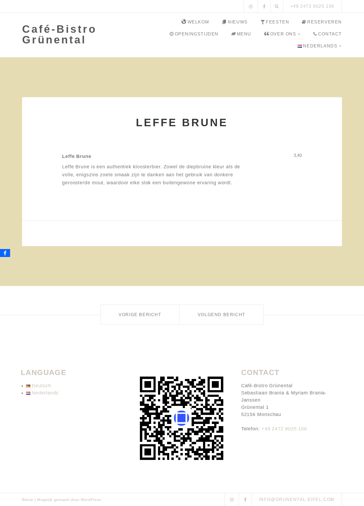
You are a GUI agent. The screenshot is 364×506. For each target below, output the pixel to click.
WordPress (91, 499)
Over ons (283, 34)
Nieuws (238, 22)
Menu (244, 34)
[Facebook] (5, 253)
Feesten (277, 22)
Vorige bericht (140, 314)
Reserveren (324, 22)
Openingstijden (197, 34)
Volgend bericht (221, 314)
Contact (330, 34)
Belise (27, 499)
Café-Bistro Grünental (59, 34)
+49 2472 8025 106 (284, 428)
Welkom (198, 22)
